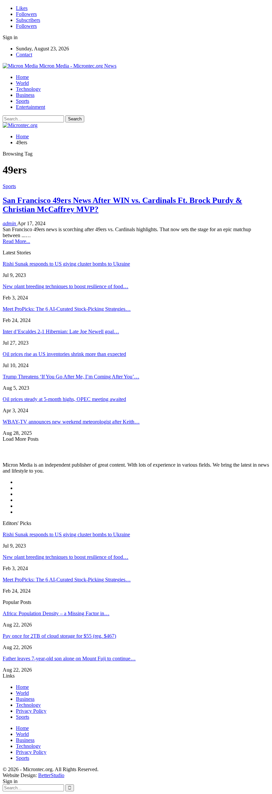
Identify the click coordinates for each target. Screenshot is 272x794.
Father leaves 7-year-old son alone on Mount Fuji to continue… (69, 658)
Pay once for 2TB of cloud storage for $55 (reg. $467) (59, 636)
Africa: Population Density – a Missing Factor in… (56, 613)
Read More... (16, 241)
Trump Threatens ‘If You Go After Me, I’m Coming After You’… (71, 376)
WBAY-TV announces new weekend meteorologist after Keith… (71, 422)
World (22, 83)
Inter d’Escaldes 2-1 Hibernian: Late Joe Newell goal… (61, 331)
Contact (24, 54)
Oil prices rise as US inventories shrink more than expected (64, 354)
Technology (28, 89)
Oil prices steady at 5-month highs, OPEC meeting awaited (64, 399)
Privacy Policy (31, 711)
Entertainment (30, 107)
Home (22, 77)
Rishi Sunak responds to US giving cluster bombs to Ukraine (66, 264)
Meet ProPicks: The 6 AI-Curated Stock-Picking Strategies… (67, 309)
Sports (22, 101)
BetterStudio (51, 775)
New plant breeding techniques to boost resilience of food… (65, 286)
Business (25, 95)
